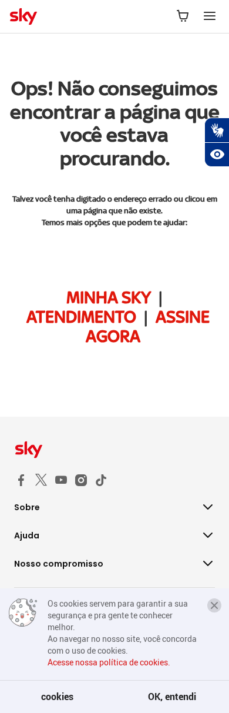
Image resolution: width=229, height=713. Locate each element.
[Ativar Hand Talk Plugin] (216, 130)
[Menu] (209, 16)
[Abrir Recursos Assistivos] (216, 154)
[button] (214, 605)
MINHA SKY (108, 297)
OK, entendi (172, 696)
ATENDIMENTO (81, 317)
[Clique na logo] (114, 449)
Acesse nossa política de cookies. (109, 662)
